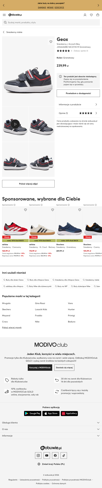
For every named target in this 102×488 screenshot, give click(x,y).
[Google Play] (32, 413)
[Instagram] (38, 455)
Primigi (71, 315)
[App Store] (51, 413)
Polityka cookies (42, 483)
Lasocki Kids (41, 309)
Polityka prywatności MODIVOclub (76, 480)
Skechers (6, 309)
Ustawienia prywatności (30, 480)
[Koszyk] (98, 15)
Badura (71, 321)
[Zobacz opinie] (96, 113)
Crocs (5, 321)
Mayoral (6, 315)
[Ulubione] (91, 15)
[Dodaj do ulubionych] (51, 42)
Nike (37, 321)
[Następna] (98, 5)
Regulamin (12, 480)
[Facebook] (55, 455)
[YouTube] (47, 455)
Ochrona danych (59, 483)
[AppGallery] (69, 413)
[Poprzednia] (4, 5)
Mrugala (6, 303)
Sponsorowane (7, 205)
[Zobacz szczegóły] (96, 104)
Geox (62, 39)
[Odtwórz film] (15, 124)
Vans (70, 303)
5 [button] (72, 50)
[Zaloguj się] (85, 15)
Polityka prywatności (51, 480)
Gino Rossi (40, 303)
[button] (28, 71)
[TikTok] (64, 455)
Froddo (38, 315)
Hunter (71, 309)
